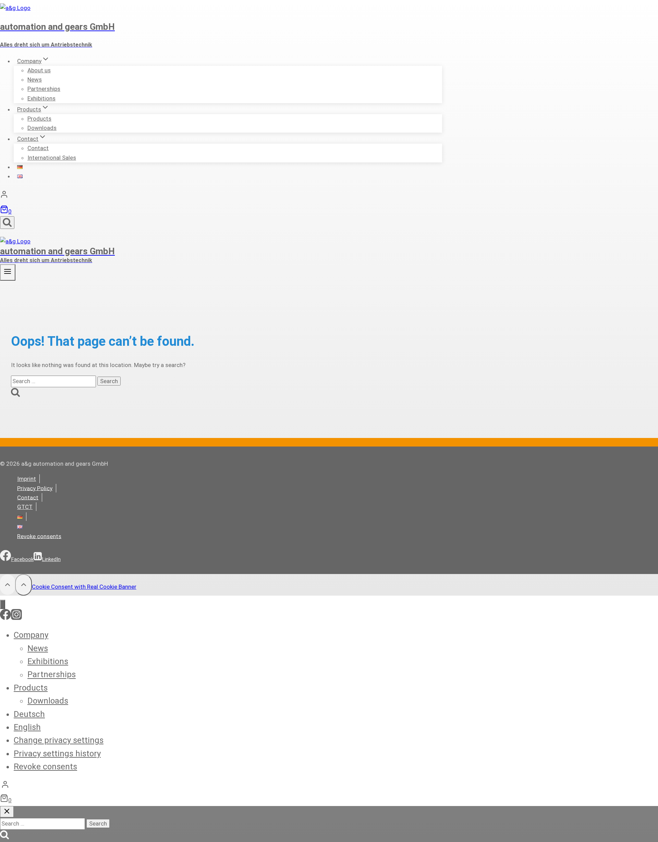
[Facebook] (5, 617)
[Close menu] (2, 604)
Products (31, 688)
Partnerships (51, 675)
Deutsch (29, 714)
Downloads (42, 127)
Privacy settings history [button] (57, 753)
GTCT (25, 506)
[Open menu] (7, 272)
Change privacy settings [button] (58, 740)
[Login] (221, 196)
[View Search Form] (7, 222)
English (27, 727)
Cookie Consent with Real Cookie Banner (84, 586)
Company (31, 635)
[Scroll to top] (7, 584)
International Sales (51, 157)
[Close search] (7, 811)
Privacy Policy (34, 488)
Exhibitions (41, 98)
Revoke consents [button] (39, 536)
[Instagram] (16, 617)
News (37, 648)
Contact (27, 497)
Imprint (26, 478)
